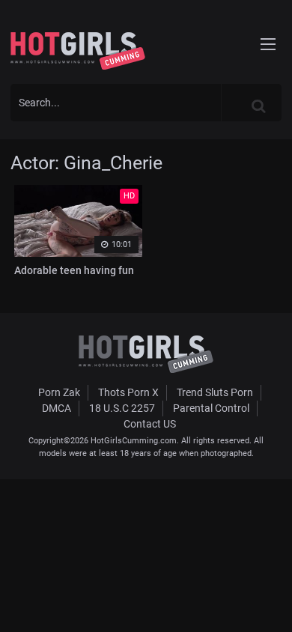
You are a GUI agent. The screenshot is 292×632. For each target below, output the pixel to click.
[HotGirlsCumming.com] (77, 51)
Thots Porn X (128, 392)
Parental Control (211, 408)
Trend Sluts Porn (215, 392)
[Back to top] (266, 601)
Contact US (150, 424)
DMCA (56, 408)
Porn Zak (59, 392)
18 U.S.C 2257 (122, 408)
